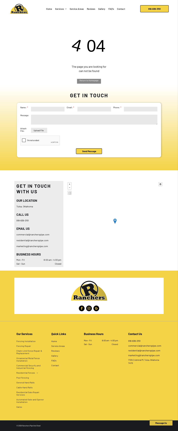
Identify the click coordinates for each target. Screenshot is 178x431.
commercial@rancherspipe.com (32, 234)
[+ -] (115, 224)
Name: (23, 107)
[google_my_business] (96, 309)
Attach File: (23, 129)
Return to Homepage (89, 80)
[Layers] (160, 184)
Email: (69, 107)
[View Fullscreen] (69, 192)
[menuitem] (49, 9)
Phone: (116, 107)
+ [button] (69, 184)
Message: (24, 115)
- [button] (69, 187)
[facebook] (82, 309)
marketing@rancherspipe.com (32, 246)
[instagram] (89, 309)
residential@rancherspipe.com (32, 240)
